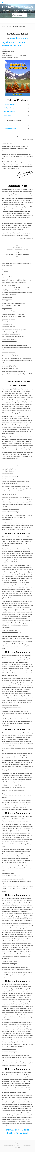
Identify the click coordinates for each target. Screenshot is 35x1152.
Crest (18, 1145)
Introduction (8, 125)
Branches (25, 1145)
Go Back (18, 45)
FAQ (21, 1145)
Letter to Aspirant (9, 104)
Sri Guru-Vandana (9, 111)
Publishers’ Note (9, 108)
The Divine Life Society (17, 7)
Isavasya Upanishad (10, 128)
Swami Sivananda (19, 38)
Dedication (7, 115)
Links (29, 1145)
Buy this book (9, 42)
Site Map (17, 1147)
